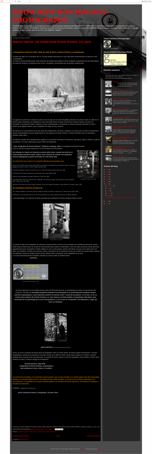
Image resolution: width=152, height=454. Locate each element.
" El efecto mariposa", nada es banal (123, 90)
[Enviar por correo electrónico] (56, 429)
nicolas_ (82, 449)
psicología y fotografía (51, 431)
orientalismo (41, 431)
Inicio (58, 436)
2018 (107, 174)
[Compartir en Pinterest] (62, 429)
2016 (107, 179)
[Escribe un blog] (57, 429)
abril (108, 190)
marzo (109, 193)
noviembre (110, 186)
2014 (107, 184)
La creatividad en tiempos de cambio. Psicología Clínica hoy (123, 147)
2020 (107, 172)
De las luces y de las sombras (121, 108)
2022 (107, 169)
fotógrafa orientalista (23, 431)
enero (109, 195)
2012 (107, 203)
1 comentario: (49, 429)
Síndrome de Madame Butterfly (121, 99)
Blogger (99, 449)
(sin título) (108, 73)
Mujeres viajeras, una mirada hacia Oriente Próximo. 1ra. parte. (52, 41)
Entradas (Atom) (24, 439)
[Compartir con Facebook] (61, 429)
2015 (107, 181)
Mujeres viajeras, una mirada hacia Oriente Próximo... (122, 197)
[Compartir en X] (59, 429)
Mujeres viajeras (33, 431)
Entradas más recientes (21, 436)
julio (108, 188)
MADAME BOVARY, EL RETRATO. (122, 117)
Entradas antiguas (93, 436)
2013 (107, 201)
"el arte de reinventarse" (119, 156)
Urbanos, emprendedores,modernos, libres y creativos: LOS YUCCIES (125, 138)
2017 (107, 176)
